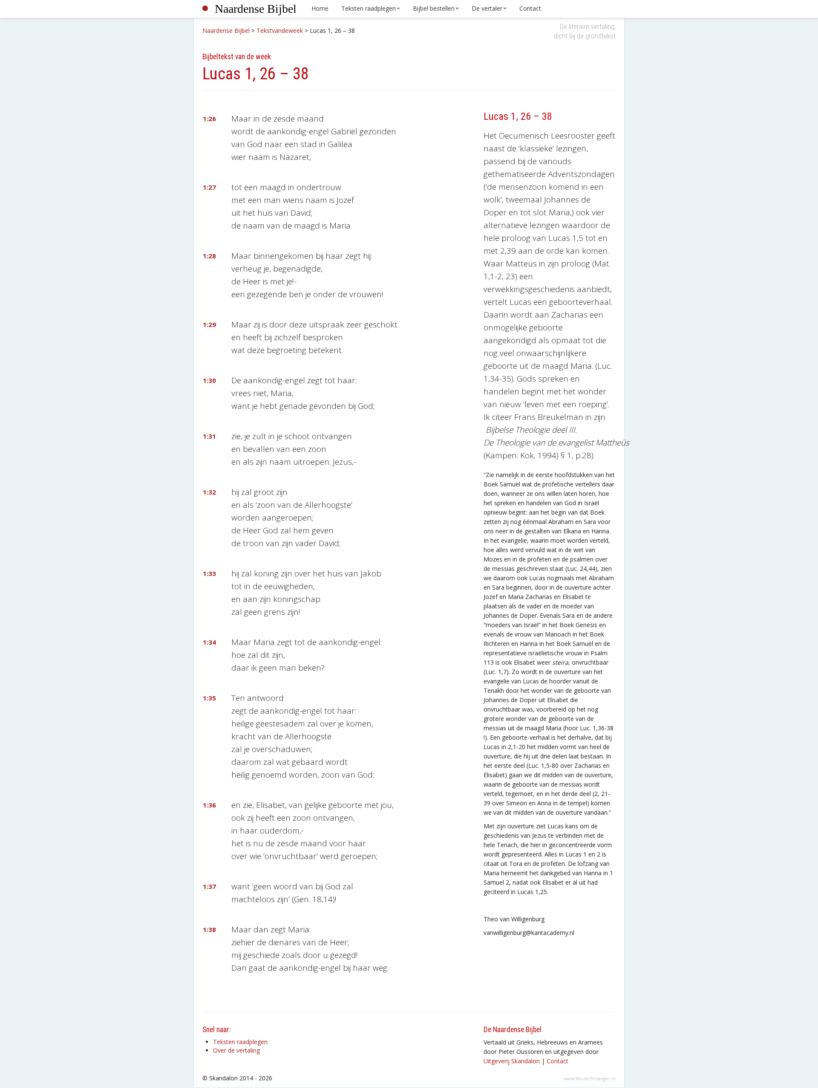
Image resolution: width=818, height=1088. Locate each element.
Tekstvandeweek (279, 30)
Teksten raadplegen (368, 8)
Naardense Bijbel (256, 8)
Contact (530, 8)
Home (319, 8)
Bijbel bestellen (434, 8)
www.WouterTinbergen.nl (590, 1079)
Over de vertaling (236, 1050)
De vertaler (487, 8)
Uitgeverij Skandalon (512, 1061)
